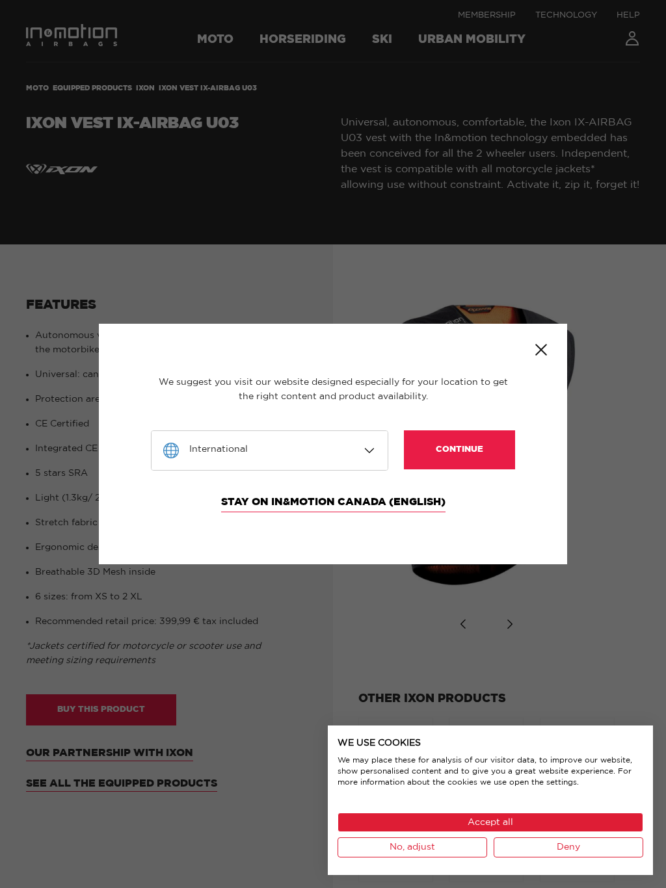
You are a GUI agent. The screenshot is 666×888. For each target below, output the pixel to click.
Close (541, 349)
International (218, 449)
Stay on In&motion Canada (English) (333, 502)
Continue (459, 449)
